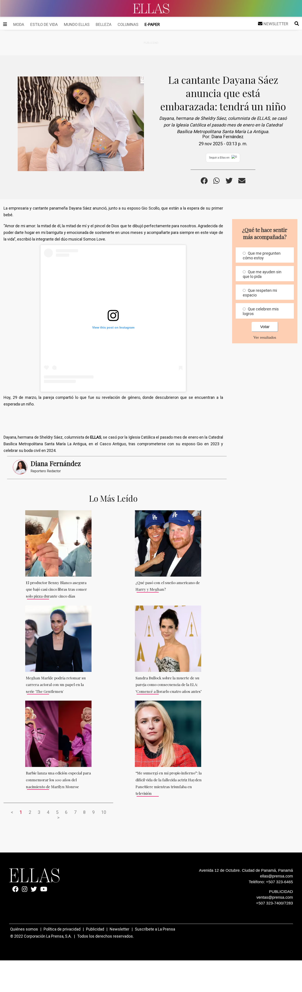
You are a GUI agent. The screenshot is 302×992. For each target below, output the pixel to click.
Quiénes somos (24, 929)
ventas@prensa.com (274, 897)
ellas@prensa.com (276, 876)
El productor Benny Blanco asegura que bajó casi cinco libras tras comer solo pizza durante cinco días (56, 589)
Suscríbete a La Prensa (155, 929)
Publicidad (95, 929)
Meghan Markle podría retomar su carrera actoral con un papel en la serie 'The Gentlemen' (56, 684)
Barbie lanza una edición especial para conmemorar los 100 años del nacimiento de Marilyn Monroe (58, 779)
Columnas (128, 24)
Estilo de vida (44, 24)
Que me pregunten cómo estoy (262, 255)
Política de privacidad (62, 929)
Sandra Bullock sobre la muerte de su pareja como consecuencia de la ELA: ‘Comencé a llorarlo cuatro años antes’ (169, 684)
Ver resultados (264, 337)
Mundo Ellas (77, 24)
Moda (18, 24)
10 (103, 812)
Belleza (103, 24)
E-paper (152, 24)
